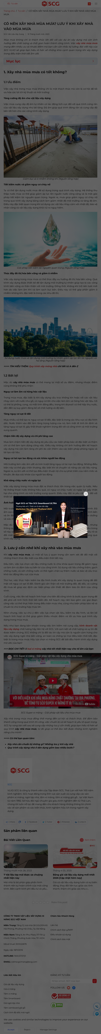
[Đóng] (86, 494)
